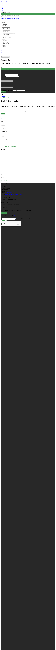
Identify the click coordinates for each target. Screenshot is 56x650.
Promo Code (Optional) (6, 90)
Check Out (3, 76)
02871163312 (4, 1)
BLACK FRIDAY (7, 37)
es (2, 7)
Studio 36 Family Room (9, 33)
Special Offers (5, 34)
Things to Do (5, 43)
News (4, 25)
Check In (3, 75)
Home (3, 22)
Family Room (6, 31)
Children (3, 84)
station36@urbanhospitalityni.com (9, 146)
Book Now (3, 114)
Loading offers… (7, 36)
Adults (2, 78)
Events (5, 24)
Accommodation (6, 27)
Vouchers (4, 40)
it (2, 10)
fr (2, 8)
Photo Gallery (5, 42)
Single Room (6, 28)
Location (4, 45)
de (2, 4)
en (2, 5)
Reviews (4, 39)
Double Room (6, 30)
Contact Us (5, 46)
